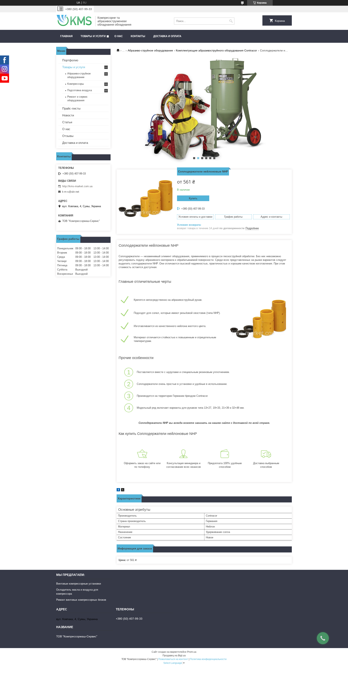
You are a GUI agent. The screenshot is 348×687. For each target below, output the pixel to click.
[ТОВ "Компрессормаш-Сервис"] (74, 21)
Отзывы (68, 136)
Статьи (67, 122)
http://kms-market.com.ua (77, 186)
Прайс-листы (71, 108)
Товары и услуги (93, 36)
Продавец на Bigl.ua (174, 655)
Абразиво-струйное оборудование (150, 50)
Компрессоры (75, 83)
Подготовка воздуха (79, 90)
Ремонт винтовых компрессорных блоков (81, 599)
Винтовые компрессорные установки (78, 583)
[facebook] (118, 490)
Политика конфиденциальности (208, 659)
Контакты (138, 36)
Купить (193, 198)
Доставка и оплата (167, 36)
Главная (66, 36)
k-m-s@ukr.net (70, 191)
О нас (118, 36)
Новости (68, 115)
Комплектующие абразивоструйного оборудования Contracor (216, 50)
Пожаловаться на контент (173, 659)
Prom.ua (191, 651)
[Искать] (230, 21)
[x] (122, 490)
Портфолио (70, 60)
